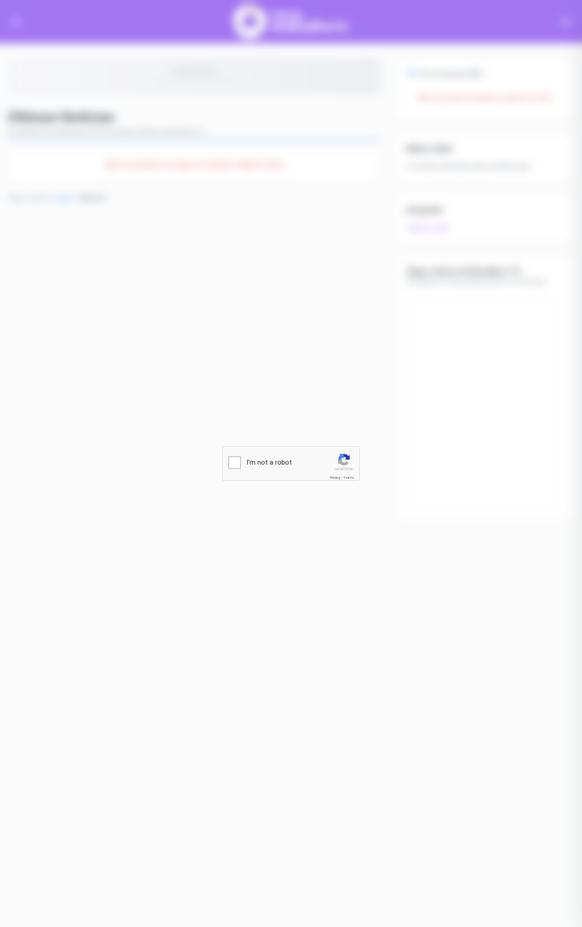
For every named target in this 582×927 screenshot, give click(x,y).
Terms (348, 477)
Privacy (335, 477)
